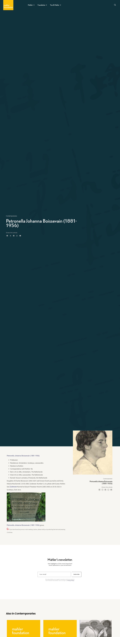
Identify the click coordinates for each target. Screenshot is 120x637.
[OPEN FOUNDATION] (46, 5)
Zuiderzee (13, 487)
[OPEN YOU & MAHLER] (60, 5)
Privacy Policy (70, 580)
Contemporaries (11, 216)
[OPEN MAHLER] (34, 5)
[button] (7, 236)
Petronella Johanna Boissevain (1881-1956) (23, 456)
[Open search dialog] (115, 5)
